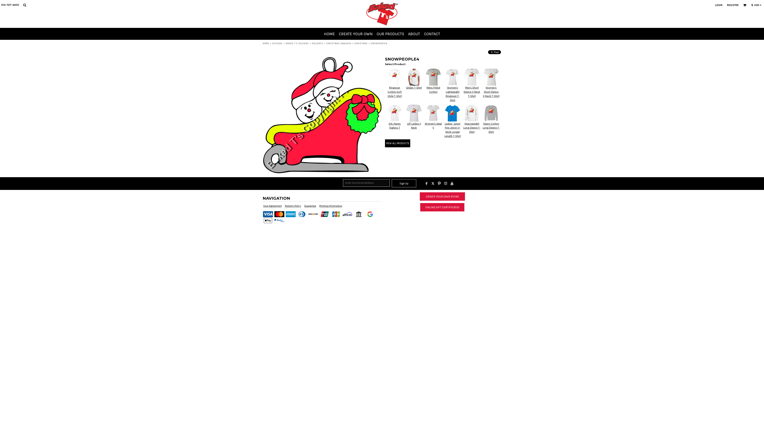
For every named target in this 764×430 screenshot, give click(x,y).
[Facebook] (426, 183)
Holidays (317, 43)
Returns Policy (293, 205)
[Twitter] (433, 183)
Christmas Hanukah (338, 43)
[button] (24, 5)
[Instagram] (445, 183)
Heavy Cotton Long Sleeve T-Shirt (491, 128)
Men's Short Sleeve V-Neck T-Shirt (472, 92)
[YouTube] (452, 183)
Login (718, 5)
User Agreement (272, 205)
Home (266, 43)
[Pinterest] (439, 183)
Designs (277, 43)
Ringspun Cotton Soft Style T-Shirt (395, 92)
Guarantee (310, 205)
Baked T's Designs (297, 43)
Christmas (361, 43)
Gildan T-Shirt (414, 87)
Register (733, 5)
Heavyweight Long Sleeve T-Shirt (471, 128)
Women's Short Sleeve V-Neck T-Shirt (491, 92)
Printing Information (330, 205)
